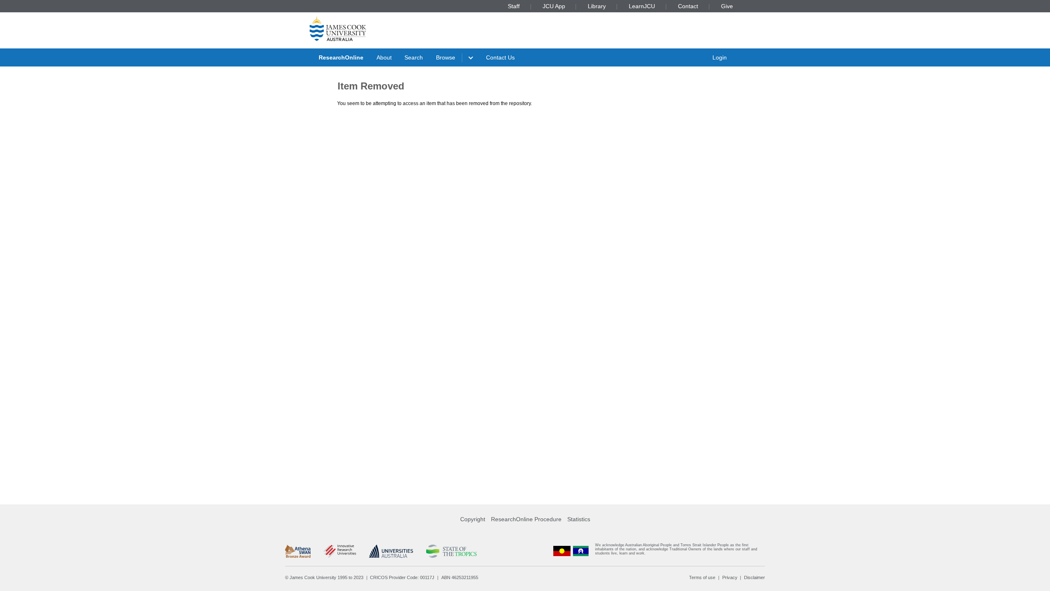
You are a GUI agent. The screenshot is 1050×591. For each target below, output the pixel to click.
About (384, 57)
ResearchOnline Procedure (526, 519)
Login (719, 57)
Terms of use (702, 577)
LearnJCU (642, 6)
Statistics (578, 519)
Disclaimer (754, 577)
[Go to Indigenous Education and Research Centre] (562, 551)
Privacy (729, 577)
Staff (514, 6)
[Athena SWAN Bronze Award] (297, 551)
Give (727, 6)
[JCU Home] (338, 28)
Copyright (472, 519)
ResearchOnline (341, 57)
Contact (688, 6)
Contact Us (500, 57)
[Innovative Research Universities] (340, 551)
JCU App (554, 6)
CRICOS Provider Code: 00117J (402, 577)
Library (597, 6)
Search (413, 57)
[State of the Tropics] (451, 551)
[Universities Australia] (391, 551)
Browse (445, 57)
